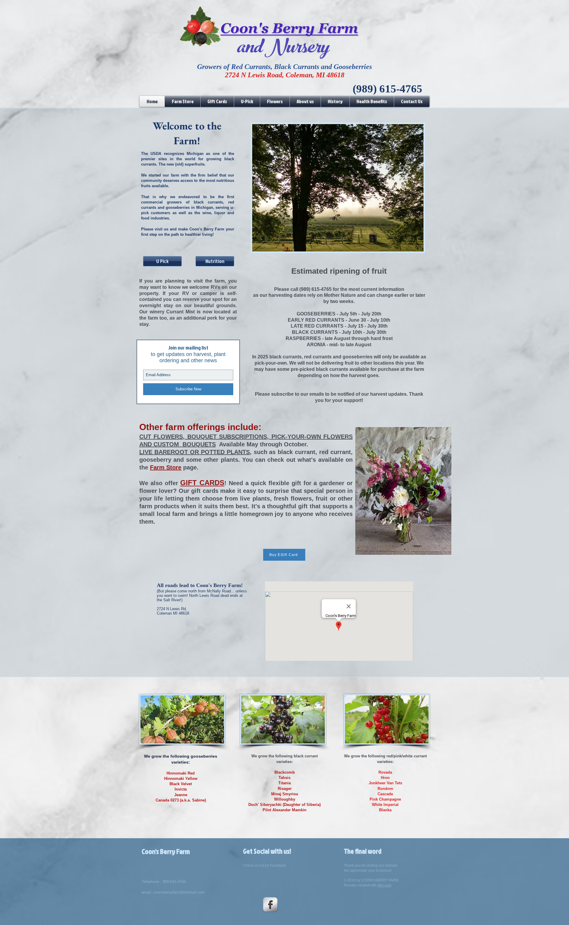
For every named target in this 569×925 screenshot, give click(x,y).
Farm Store (165, 467)
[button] (338, 188)
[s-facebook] (270, 904)
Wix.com (384, 885)
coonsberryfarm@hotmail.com (179, 892)
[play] (409, 246)
